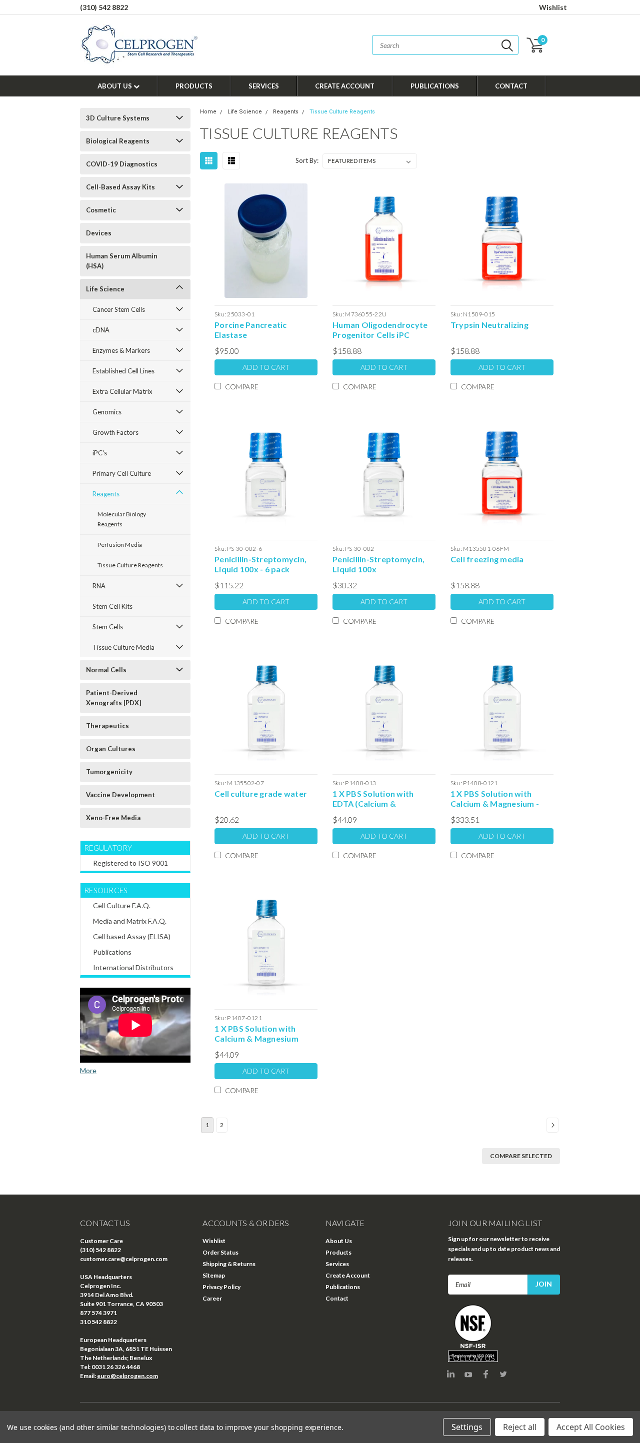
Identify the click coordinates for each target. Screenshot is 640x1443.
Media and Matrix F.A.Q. (129, 921)
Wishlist (553, 7)
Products (194, 86)
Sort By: (307, 160)
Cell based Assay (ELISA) (131, 936)
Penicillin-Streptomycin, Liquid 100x (378, 564)
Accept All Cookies (590, 1427)
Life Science (105, 289)
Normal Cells (106, 670)
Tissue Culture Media (123, 647)
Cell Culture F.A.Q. (121, 905)
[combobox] (445, 45)
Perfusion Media (120, 544)
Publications (434, 86)
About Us (116, 86)
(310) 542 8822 (104, 7)
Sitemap (213, 1275)
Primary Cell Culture (121, 473)
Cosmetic (101, 210)
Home (208, 111)
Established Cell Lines (123, 371)
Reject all (519, 1427)
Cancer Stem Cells (118, 309)
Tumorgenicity (109, 772)
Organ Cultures (111, 749)
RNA (99, 586)
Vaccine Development (120, 795)
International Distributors (133, 967)
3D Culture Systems (118, 118)
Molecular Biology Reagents (122, 519)
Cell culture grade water (260, 793)
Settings (467, 1427)
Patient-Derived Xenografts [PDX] (113, 698)
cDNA (101, 330)
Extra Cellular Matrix (122, 391)
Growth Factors (115, 432)
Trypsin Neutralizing (489, 324)
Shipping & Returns (229, 1264)
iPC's (99, 453)
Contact (511, 86)
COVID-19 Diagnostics (122, 164)
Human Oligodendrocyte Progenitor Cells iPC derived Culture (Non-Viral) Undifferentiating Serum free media (380, 330)
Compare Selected (521, 1156)
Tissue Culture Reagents (130, 565)
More (88, 1070)
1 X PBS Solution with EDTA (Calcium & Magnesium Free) (373, 799)
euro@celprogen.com (127, 1376)
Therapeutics (107, 726)
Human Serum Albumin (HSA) (122, 261)
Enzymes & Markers (121, 350)
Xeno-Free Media (113, 818)
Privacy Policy (221, 1287)
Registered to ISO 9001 (130, 863)
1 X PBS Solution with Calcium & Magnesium (256, 1033)
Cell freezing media (487, 559)
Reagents (106, 494)
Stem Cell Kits (112, 606)
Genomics (107, 412)
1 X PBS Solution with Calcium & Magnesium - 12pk (494, 799)
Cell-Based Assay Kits (120, 187)
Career (212, 1298)
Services (263, 86)
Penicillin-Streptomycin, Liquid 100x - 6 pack (260, 564)
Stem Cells (107, 627)
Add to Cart (266, 367)
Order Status (220, 1252)
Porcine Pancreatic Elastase (250, 329)
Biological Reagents (118, 141)
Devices (99, 233)
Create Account (344, 86)
